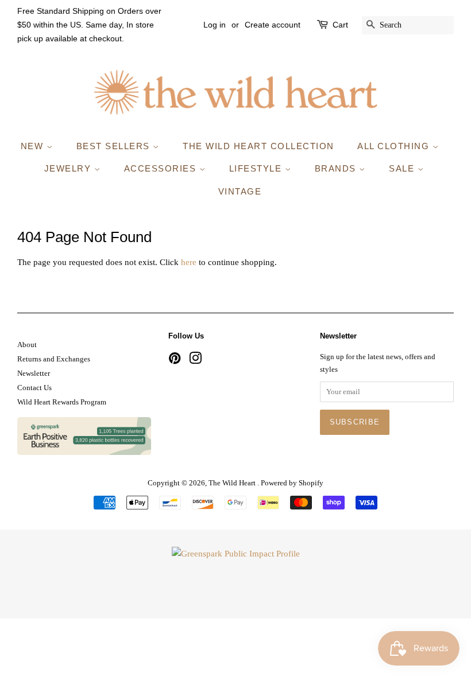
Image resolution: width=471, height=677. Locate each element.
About (27, 345)
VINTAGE (240, 191)
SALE (403, 168)
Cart (340, 24)
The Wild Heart (233, 483)
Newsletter (33, 373)
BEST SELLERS (114, 146)
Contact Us (34, 388)
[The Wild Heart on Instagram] (195, 361)
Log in (214, 24)
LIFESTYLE (257, 168)
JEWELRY (69, 168)
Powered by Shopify (292, 483)
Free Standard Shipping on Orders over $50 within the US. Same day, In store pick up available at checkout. (89, 24)
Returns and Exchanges (53, 359)
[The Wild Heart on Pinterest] (174, 361)
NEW (34, 146)
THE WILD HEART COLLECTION (258, 146)
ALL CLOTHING (395, 146)
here (188, 262)
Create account (272, 24)
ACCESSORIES (161, 168)
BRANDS (337, 168)
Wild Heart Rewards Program (61, 402)
